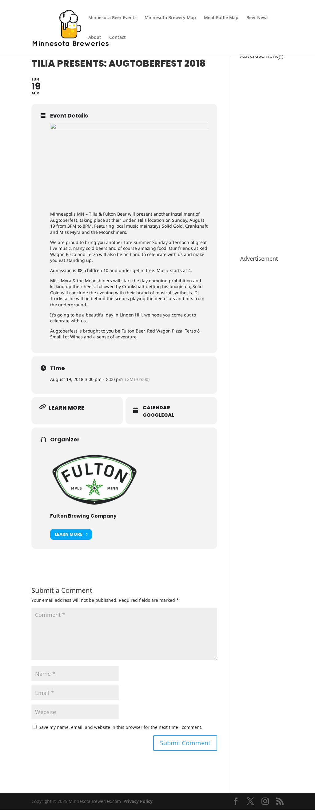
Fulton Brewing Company (83, 515)
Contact (117, 37)
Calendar (156, 408)
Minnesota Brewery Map (170, 17)
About (94, 37)
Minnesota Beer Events (112, 17)
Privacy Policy (138, 801)
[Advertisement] (262, 153)
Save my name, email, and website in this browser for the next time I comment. (120, 727)
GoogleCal (158, 415)
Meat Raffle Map (221, 17)
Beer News (257, 17)
